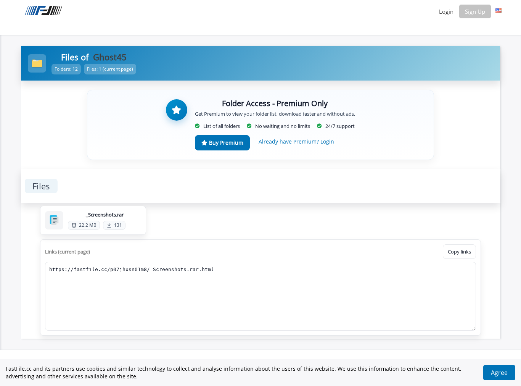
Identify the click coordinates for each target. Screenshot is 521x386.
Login (446, 11)
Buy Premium (225, 142)
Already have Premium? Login (296, 141)
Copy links (459, 251)
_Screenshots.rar (105, 214)
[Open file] (54, 220)
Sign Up (475, 11)
